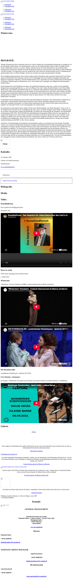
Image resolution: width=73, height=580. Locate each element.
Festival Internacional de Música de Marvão (36, 464)
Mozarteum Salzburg (36, 451)
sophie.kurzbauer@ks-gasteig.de (36, 561)
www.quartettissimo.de (8, 167)
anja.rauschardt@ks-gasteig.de (36, 576)
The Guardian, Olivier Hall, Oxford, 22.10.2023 (19, 39)
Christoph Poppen (36, 493)
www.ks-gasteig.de (36, 527)
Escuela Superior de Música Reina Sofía (36, 475)
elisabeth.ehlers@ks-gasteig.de (10, 542)
